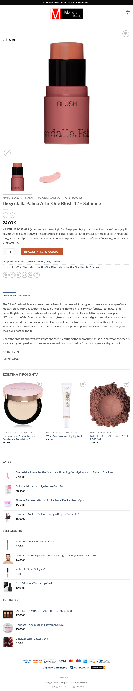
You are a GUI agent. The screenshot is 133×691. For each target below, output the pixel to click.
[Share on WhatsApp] (6, 275)
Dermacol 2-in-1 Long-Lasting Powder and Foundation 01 (19, 437)
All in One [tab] (25, 295)
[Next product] (5, 215)
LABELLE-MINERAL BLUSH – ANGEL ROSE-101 (110, 437)
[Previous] (9, 93)
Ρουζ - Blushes (73, 197)
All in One (16, 267)
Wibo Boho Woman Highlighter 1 (64, 436)
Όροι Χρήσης (66, 677)
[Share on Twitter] (18, 275)
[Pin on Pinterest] (31, 275)
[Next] (123, 93)
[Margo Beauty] (66, 14)
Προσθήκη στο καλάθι (41, 251)
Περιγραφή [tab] (9, 295)
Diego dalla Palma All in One (36, 267)
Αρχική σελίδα (11, 197)
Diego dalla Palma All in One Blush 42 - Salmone (75, 267)
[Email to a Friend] (24, 275)
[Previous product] (12, 215)
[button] (5, 14)
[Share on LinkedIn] (37, 275)
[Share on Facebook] (12, 275)
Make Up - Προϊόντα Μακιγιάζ (42, 197)
